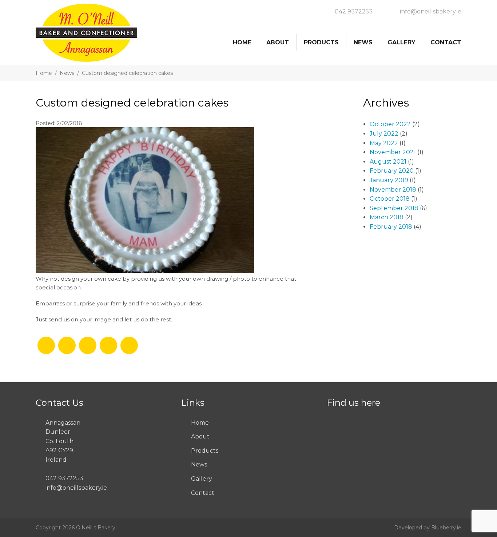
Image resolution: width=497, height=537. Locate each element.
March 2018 (386, 217)
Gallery (401, 42)
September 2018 (394, 208)
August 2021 (388, 161)
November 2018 (393, 189)
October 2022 (390, 124)
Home (242, 42)
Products (321, 42)
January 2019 (389, 180)
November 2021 (393, 152)
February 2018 (391, 226)
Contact (445, 42)
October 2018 (390, 198)
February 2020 (392, 170)
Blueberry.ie (446, 527)
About (277, 42)
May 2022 (384, 143)
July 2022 (384, 133)
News (363, 42)
